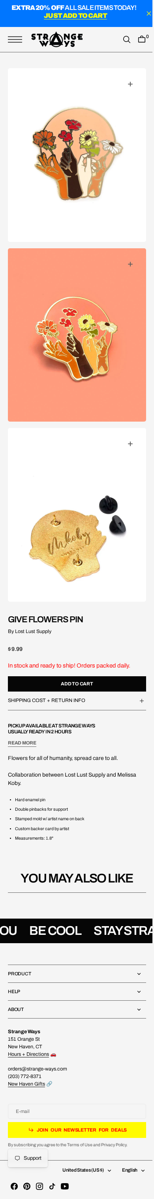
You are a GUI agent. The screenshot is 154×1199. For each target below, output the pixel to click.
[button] (17, 39)
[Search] (120, 39)
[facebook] (14, 1186)
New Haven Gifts (26, 1084)
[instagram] (39, 1186)
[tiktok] (52, 1186)
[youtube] (64, 1186)
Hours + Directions (28, 1054)
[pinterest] (27, 1186)
